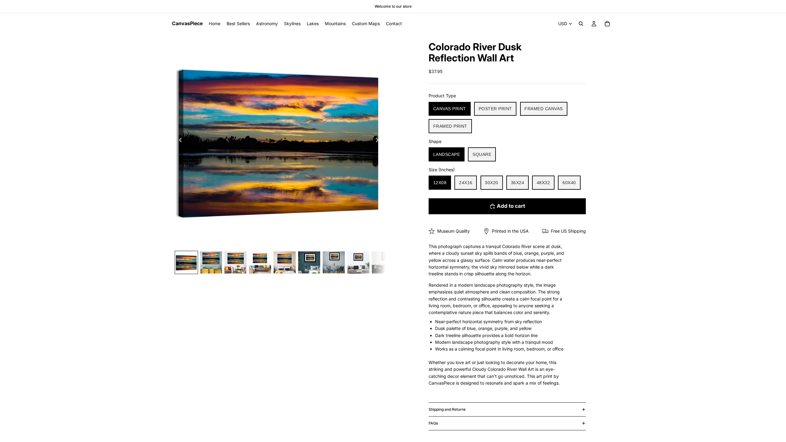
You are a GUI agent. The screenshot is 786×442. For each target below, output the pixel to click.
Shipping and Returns (447, 409)
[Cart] (607, 23)
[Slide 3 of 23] (235, 262)
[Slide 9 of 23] (383, 262)
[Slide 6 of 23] (309, 262)
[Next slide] (379, 141)
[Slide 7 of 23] (334, 262)
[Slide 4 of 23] (260, 262)
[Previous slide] (178, 141)
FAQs (433, 423)
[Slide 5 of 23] (285, 262)
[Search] (581, 23)
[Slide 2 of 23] (211, 262)
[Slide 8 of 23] (358, 262)
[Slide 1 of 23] (186, 262)
